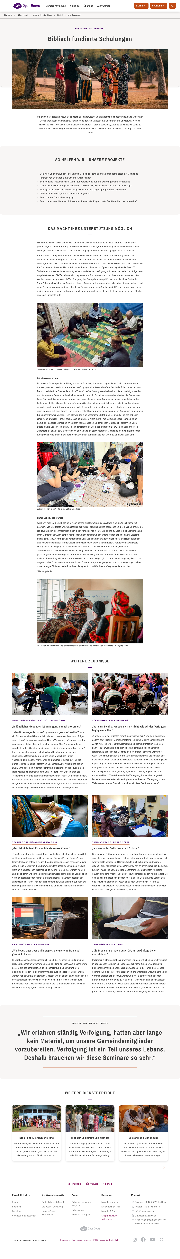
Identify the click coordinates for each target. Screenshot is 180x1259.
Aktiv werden (104, 6)
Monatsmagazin (109, 1202)
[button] (74, 1184)
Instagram (134, 1239)
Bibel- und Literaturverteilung (36, 1138)
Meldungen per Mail (111, 1206)
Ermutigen (17, 1211)
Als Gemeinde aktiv (53, 1195)
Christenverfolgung (56, 6)
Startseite (8, 15)
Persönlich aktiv (21, 1195)
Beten (15, 1202)
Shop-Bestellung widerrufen (109, 1217)
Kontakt (135, 1195)
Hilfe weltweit (22, 15)
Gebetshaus (78, 1210)
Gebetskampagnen (81, 1214)
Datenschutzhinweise (145, 1215)
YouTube (152, 1239)
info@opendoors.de (144, 1211)
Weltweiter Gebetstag (52, 1206)
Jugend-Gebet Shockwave (49, 1213)
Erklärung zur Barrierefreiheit (105, 1240)
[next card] (163, 1167)
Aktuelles (74, 6)
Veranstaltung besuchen (24, 1215)
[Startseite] (26, 6)
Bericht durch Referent (53, 1202)
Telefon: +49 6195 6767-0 (147, 1206)
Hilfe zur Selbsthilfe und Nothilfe (90, 1138)
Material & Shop (109, 1211)
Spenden (16, 1206)
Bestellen (106, 1195)
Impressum (65, 1240)
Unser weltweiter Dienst (42, 15)
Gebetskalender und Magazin (81, 1204)
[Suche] (172, 6)
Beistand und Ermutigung (143, 1138)
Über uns (88, 6)
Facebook (143, 1239)
